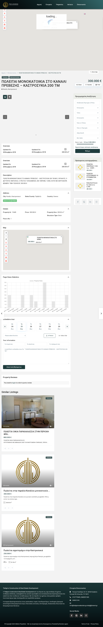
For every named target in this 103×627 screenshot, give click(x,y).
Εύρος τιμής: (79, 142)
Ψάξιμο (87, 151)
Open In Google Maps (10, 200)
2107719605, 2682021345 (80, 597)
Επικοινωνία (81, 4)
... (47, 442)
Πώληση (5, 77)
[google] (84, 201)
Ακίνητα (70, 4)
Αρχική (39, 4)
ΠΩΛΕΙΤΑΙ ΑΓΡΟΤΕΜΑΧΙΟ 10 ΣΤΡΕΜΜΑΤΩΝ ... (92, 175)
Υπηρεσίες (59, 4)
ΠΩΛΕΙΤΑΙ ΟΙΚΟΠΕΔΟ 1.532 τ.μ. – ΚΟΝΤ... (92, 166)
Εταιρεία (49, 4)
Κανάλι (5, 89)
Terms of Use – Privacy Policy (89, 624)
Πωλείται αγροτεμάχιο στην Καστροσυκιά (23, 550)
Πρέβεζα (38, 196)
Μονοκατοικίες (12, 73)
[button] (56, 36)
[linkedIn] (90, 201)
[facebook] (77, 201)
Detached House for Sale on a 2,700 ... (92, 184)
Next (67, 327)
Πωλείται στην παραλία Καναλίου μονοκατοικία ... (27, 491)
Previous (5, 327)
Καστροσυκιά (12, 89)
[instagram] (96, 201)
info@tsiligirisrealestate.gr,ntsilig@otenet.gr (83, 605)
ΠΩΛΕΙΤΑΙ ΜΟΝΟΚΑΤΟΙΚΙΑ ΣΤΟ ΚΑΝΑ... (47, 238)
